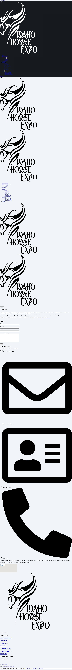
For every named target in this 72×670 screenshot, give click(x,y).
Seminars (6, 194)
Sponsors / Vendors (5, 184)
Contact (3, 201)
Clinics (5, 190)
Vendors (5, 186)
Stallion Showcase (7, 195)
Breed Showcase (7, 196)
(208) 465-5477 (4, 664)
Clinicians (4, 187)
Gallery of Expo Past (8, 200)
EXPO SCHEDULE (5, 638)
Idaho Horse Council (8, 199)
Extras (3, 197)
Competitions (6, 191)
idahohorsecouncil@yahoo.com (38, 318)
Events (3, 189)
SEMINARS (3, 654)
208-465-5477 (47, 318)
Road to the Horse (7, 198)
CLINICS (3, 646)
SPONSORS (3, 640)
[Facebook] (0, 77)
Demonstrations (7, 193)
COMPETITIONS (5, 648)
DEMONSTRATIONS (6, 651)
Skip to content (2, 0)
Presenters (6, 192)
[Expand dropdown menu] (5, 197)
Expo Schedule (5, 183)
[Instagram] (1, 77)
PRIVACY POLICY (28, 668)
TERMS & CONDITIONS (38, 668)
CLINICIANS (4, 643)
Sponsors (6, 185)
